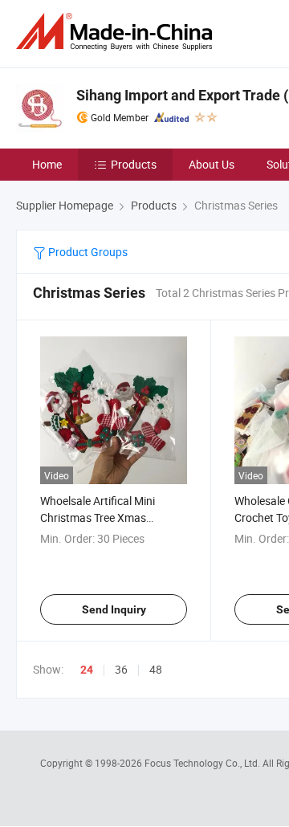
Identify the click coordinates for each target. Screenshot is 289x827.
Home (47, 164)
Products (134, 164)
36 (121, 669)
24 (86, 669)
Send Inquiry (114, 609)
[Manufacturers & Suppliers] (117, 32)
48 (155, 669)
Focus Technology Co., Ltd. (203, 762)
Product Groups (87, 251)
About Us (211, 164)
